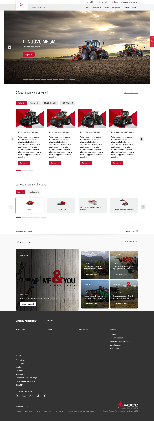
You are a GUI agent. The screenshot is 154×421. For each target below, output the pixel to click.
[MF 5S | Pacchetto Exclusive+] (30, 118)
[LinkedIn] (44, 396)
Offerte (107, 8)
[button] (25, 79)
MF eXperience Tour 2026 (26, 381)
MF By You (20, 371)
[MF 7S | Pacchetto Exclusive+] (92, 118)
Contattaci (20, 363)
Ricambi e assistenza (118, 338)
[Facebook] (17, 396)
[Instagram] (30, 396)
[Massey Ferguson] (22, 5)
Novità (18, 367)
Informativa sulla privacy (24, 411)
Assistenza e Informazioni (120, 341)
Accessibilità (60, 411)
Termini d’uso (72, 411)
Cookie (38, 411)
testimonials (20, 374)
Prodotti (87, 8)
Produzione (20, 360)
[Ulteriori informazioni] (47, 280)
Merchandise (115, 349)
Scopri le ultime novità (131, 241)
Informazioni (48, 411)
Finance (113, 334)
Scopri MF (135, 8)
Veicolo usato (115, 345)
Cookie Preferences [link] (87, 411)
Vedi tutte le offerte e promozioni (131, 93)
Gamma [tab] (20, 192)
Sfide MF (19, 385)
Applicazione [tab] (34, 192)
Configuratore (116, 8)
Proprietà (126, 8)
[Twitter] (24, 396)
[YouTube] (37, 396)
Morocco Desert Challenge (26, 378)
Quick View (130, 231)
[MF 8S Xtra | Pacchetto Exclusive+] (123, 118)
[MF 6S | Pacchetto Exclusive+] (61, 118)
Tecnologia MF (97, 8)
